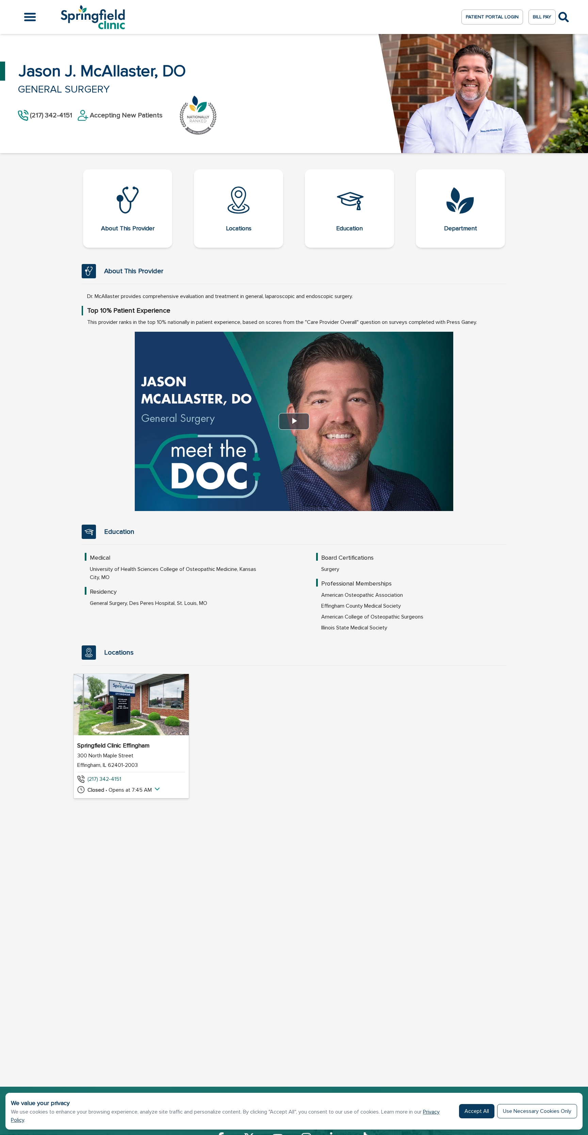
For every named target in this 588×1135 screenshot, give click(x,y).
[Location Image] (131, 704)
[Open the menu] (30, 17)
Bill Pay (542, 17)
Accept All (476, 1111)
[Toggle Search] (563, 17)
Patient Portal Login (492, 17)
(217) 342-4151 (104, 779)
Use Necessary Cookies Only (537, 1111)
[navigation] (294, 208)
